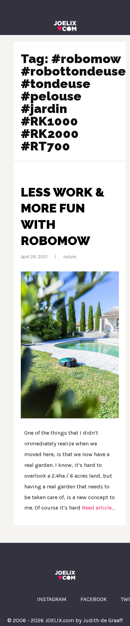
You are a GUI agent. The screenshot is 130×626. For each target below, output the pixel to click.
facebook (93, 599)
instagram (52, 599)
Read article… (97, 507)
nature (69, 256)
